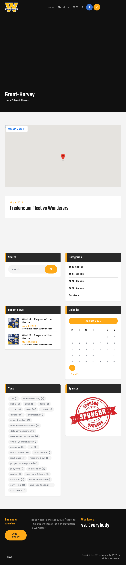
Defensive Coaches (22, 431)
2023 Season (76, 267)
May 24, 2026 (29, 342)
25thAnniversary (33, 398)
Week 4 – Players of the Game (37, 321)
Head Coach (42, 452)
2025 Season (76, 281)
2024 (15, 409)
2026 (46, 409)
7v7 (14, 398)
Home (8, 100)
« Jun (75, 374)
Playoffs (16, 468)
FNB (33, 447)
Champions (35, 414)
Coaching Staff (20, 420)
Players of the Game (23, 463)
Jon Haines (17, 457)
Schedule (17, 479)
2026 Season (76, 288)
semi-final (17, 484)
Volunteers (17, 490)
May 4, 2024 (16, 202)
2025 (31, 409)
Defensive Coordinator (24, 436)
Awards (16, 414)
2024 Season (76, 274)
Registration (36, 468)
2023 (44, 404)
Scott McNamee (39, 479)
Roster (15, 474)
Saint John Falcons (37, 474)
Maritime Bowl (39, 457)
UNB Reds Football (41, 484)
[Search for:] (32, 269)
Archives (74, 295)
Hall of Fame (19, 452)
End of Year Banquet (23, 441)
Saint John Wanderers (38, 328)
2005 (15, 404)
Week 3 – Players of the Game (37, 337)
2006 (29, 404)
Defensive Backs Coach (24, 425)
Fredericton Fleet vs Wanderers (39, 208)
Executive (17, 447)
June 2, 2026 (29, 326)
